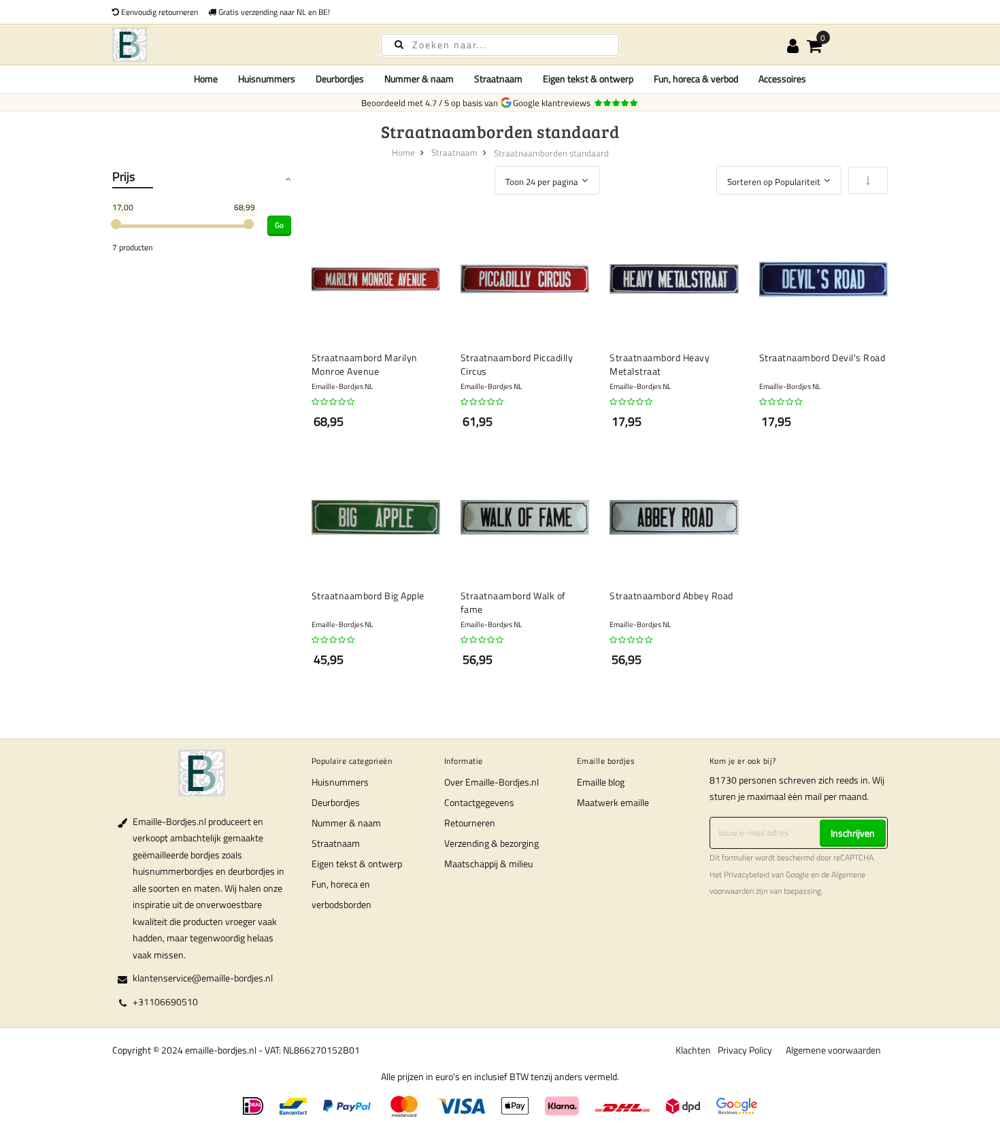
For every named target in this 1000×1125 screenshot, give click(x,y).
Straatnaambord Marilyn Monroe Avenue (365, 364)
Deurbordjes (336, 802)
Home (206, 78)
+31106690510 (165, 1001)
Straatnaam (454, 152)
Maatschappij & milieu (488, 863)
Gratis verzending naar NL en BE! (273, 11)
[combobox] (500, 45)
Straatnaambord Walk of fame (513, 602)
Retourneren (469, 823)
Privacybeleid (746, 875)
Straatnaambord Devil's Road (822, 358)
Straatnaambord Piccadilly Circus (517, 364)
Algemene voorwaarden (833, 1050)
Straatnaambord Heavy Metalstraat (660, 364)
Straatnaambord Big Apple (368, 596)
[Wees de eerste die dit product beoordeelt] (334, 402)
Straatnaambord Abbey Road (671, 596)
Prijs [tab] (123, 176)
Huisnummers (340, 782)
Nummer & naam (346, 823)
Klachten (693, 1050)
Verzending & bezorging (491, 843)
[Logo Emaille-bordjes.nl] (234, 44)
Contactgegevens (479, 802)
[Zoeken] (399, 43)
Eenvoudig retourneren (158, 11)
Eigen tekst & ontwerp (357, 863)
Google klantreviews (553, 103)
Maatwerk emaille (613, 802)
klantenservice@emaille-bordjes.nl (203, 978)
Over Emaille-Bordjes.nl (491, 782)
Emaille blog (600, 782)
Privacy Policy (745, 1050)
